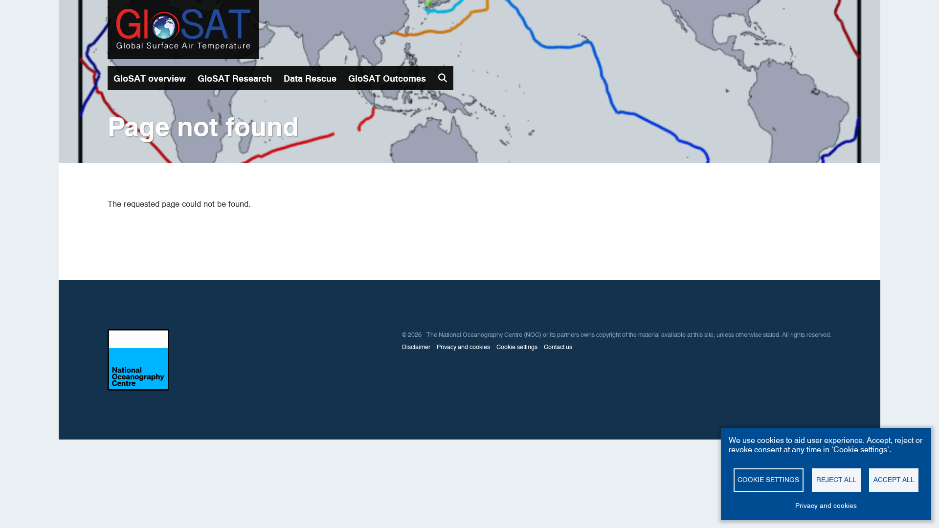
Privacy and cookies (463, 347)
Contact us (558, 347)
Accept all (894, 480)
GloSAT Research (235, 78)
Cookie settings (516, 347)
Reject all (836, 480)
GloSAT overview (149, 78)
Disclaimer (416, 347)
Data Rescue (310, 78)
